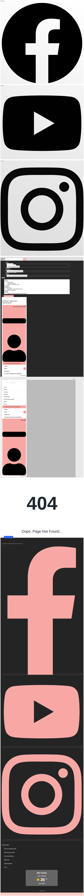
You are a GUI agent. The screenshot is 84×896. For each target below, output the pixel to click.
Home (5, 387)
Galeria (5, 368)
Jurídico (6, 366)
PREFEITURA (6, 859)
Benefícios (6, 394)
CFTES (5, 867)
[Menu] (74, 379)
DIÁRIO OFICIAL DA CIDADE (9, 852)
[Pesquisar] (24, 259)
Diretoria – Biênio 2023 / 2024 (13, 266)
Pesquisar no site (2, 259)
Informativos (7, 371)
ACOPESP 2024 (9, 270)
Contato (7, 274)
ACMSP (7, 263)
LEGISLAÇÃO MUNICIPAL (9, 856)
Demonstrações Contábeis (11, 272)
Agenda (5, 401)
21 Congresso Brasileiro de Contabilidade (12, 373)
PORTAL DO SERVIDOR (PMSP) (10, 848)
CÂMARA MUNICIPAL (8, 863)
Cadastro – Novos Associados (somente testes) (17, 275)
